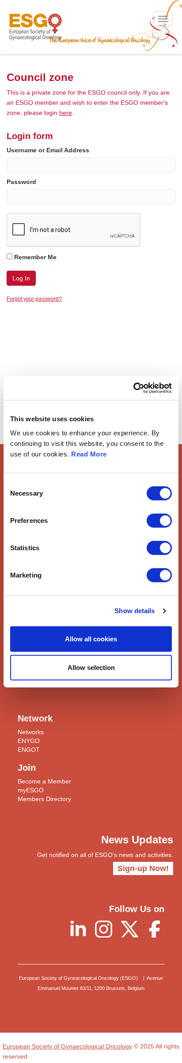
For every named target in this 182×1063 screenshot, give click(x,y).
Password (21, 181)
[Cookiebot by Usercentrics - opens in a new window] (133, 388)
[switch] (159, 520)
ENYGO (29, 740)
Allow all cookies (91, 638)
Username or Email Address (48, 150)
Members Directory (44, 798)
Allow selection (91, 667)
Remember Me (34, 257)
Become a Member (44, 781)
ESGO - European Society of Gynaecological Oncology (35, 27)
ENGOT (29, 749)
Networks (31, 732)
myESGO (31, 790)
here (65, 112)
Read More (89, 453)
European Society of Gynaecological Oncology (67, 1046)
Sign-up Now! (143, 868)
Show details (134, 610)
